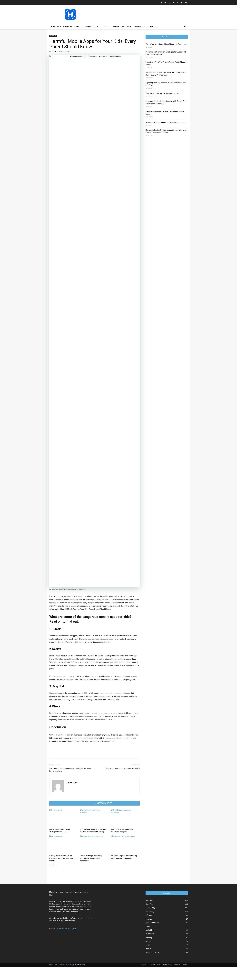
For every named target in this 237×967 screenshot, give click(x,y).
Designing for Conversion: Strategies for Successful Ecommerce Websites (166, 53)
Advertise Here (155, 965)
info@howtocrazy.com (68, 928)
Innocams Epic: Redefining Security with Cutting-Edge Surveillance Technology (166, 102)
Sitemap (185, 965)
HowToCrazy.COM (65, 965)
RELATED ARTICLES (84, 803)
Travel (153, 26)
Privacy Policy (167, 965)
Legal (96, 26)
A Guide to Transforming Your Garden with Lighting (165, 122)
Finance (78, 26)
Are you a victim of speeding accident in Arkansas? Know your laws (70, 769)
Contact (177, 965)
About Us (144, 965)
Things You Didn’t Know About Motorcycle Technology (166, 44)
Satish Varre (56, 51)
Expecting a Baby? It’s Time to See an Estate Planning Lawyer (166, 63)
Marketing (118, 26)
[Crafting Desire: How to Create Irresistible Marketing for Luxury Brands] (63, 844)
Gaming (87, 26)
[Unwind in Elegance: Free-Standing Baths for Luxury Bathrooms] (125, 844)
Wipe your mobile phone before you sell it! (123, 768)
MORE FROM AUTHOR (103, 803)
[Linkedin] (173, 2)
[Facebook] (161, 2)
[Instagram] (169, 2)
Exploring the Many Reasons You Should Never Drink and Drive (166, 84)
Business (67, 26)
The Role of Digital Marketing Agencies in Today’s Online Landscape (91, 858)
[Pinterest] (177, 2)
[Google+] (165, 2)
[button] (185, 26)
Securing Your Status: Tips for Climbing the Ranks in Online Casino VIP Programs (166, 73)
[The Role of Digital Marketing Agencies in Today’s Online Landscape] (94, 844)
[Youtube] (186, 2)
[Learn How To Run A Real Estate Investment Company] (125, 818)
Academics (56, 26)
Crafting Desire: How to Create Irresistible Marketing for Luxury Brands (61, 858)
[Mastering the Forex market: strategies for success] (63, 818)
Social (129, 26)
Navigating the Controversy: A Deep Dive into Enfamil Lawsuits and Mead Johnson (166, 131)
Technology (141, 26)
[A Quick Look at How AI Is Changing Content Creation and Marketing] (94, 818)
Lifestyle (106, 26)
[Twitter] (182, 2)
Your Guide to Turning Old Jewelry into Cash (162, 94)
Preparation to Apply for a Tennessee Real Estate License (165, 112)
